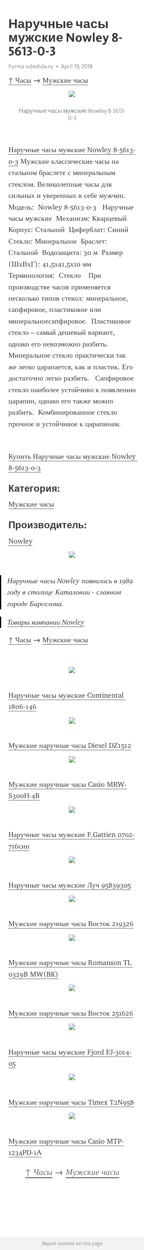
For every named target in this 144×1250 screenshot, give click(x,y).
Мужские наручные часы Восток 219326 (71, 923)
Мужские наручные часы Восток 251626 (70, 1013)
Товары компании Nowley (45, 622)
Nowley (20, 541)
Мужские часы (65, 80)
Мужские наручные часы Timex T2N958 (71, 1102)
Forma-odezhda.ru (30, 66)
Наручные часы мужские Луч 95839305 (69, 885)
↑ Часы (19, 80)
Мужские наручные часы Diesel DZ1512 (69, 745)
